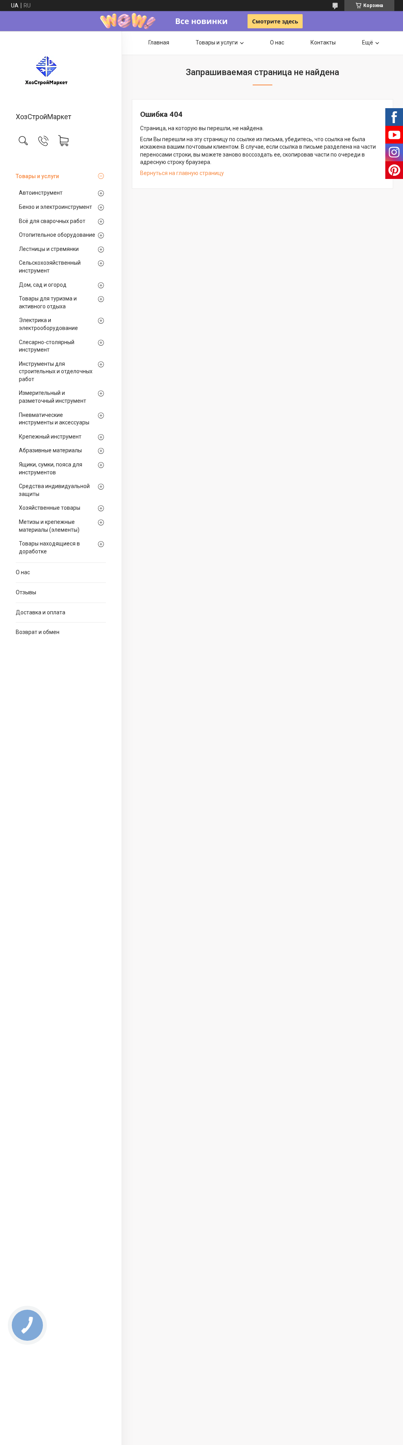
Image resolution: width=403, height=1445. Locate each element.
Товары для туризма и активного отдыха (48, 302)
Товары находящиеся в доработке (49, 547)
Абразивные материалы (50, 450)
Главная (158, 42)
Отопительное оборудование (57, 235)
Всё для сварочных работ (52, 221)
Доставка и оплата (40, 612)
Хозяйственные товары (49, 508)
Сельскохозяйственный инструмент (50, 267)
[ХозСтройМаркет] (61, 72)
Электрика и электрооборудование (48, 324)
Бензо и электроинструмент (55, 207)
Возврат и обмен (37, 632)
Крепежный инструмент (50, 436)
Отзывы (26, 592)
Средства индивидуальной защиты (54, 490)
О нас (23, 572)
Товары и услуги (37, 176)
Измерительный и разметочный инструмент (52, 397)
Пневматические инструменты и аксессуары (54, 419)
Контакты (323, 42)
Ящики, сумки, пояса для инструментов (50, 468)
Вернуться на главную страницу (182, 173)
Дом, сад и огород (43, 285)
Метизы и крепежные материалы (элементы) (49, 526)
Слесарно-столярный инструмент (46, 346)
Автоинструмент (41, 193)
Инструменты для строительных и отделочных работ (55, 371)
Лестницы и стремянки (49, 249)
